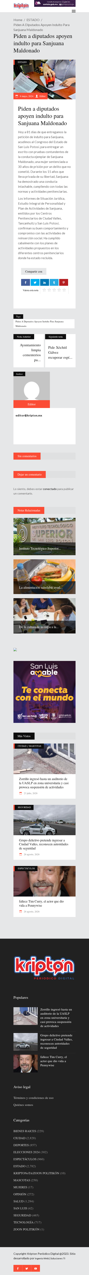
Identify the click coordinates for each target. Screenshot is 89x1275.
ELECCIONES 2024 (26, 1152)
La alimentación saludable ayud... (41, 587)
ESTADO (33, 20)
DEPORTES (21, 1145)
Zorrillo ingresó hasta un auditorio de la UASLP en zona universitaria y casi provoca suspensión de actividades (44, 783)
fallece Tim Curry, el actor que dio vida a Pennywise (41, 903)
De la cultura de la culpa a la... (39, 627)
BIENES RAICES (24, 1131)
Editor (43, 96)
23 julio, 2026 (30, 793)
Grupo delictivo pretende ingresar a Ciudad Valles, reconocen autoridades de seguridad (43, 844)
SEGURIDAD (24, 807)
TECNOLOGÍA (23, 1222)
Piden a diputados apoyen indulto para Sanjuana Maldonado (40, 323)
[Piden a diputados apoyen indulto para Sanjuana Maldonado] (31, 390)
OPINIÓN (19, 1194)
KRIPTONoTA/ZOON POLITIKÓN (36, 1173)
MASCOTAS (35, 745)
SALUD (18, 1201)
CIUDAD (22, 745)
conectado (50, 489)
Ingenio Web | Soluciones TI (50, 1258)
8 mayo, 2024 (26, 96)
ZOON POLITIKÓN (26, 1229)
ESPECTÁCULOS (26, 868)
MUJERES (20, 1187)
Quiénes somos (23, 1105)
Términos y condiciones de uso (33, 1098)
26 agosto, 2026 (31, 854)
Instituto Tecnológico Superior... (40, 548)
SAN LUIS (20, 1208)
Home (17, 20)
